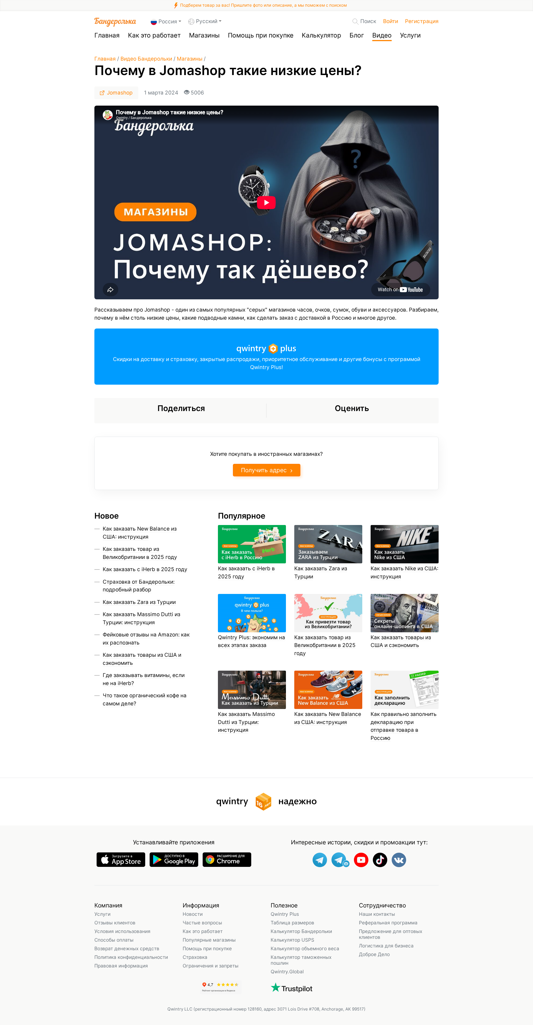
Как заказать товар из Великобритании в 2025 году (325, 645)
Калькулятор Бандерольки (301, 931)
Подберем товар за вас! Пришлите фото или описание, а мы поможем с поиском (263, 5)
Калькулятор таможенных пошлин (301, 960)
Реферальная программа (388, 923)
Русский (206, 21)
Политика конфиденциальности (131, 957)
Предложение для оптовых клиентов (390, 934)
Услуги (410, 35)
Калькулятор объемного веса (305, 948)
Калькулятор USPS (292, 940)
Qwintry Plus (285, 914)
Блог (357, 35)
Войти (390, 21)
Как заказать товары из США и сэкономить (401, 641)
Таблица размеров (292, 923)
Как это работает (154, 35)
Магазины (204, 35)
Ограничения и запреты (210, 966)
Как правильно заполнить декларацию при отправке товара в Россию (404, 726)
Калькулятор (321, 35)
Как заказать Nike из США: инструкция (404, 572)
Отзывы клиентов (114, 923)
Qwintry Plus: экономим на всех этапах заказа (251, 641)
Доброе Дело (374, 954)
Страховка (195, 957)
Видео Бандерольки (146, 59)
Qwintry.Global (287, 971)
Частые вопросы (202, 923)
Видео (382, 35)
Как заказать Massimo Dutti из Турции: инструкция (246, 722)
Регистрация (422, 21)
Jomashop (120, 92)
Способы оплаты (114, 940)
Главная (107, 35)
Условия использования (122, 931)
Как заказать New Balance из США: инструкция (327, 718)
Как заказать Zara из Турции (139, 602)
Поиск (368, 21)
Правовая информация (121, 966)
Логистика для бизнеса (386, 946)
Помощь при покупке (260, 35)
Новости (193, 914)
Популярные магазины (209, 940)
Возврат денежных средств (126, 948)
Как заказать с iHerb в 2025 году (145, 569)
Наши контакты (377, 914)
